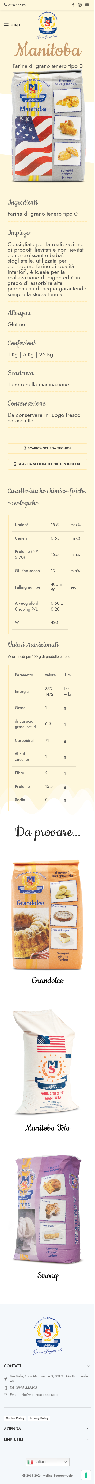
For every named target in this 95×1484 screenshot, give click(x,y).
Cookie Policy (15, 1418)
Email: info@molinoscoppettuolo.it (35, 1394)
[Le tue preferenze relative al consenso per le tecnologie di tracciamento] (86, 1475)
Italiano (40, 1461)
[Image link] (48, 1335)
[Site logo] (48, 25)
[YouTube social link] (87, 5)
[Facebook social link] (73, 5)
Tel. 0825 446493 (23, 1387)
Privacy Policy (39, 1418)
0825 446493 (17, 5)
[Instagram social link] (79, 5)
